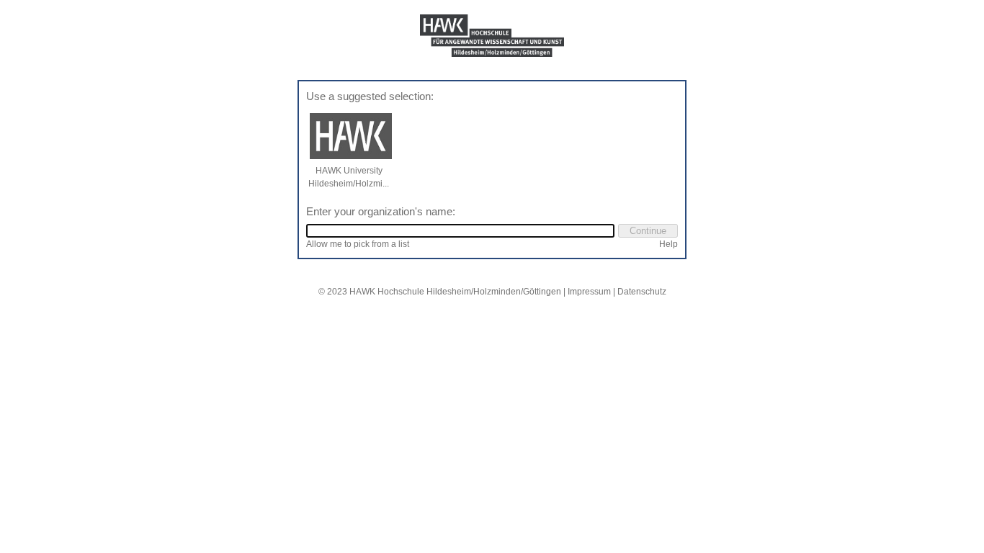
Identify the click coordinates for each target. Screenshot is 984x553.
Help (668, 244)
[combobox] (460, 231)
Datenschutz (641, 292)
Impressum (589, 292)
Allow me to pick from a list (357, 244)
